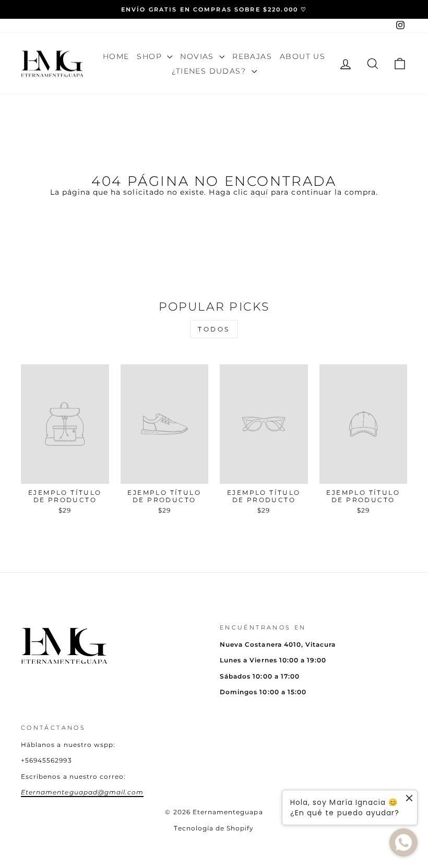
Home (116, 56)
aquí (259, 192)
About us (302, 56)
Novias (198, 56)
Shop (150, 56)
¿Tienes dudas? (210, 71)
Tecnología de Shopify (214, 828)
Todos (214, 329)
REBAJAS (252, 56)
